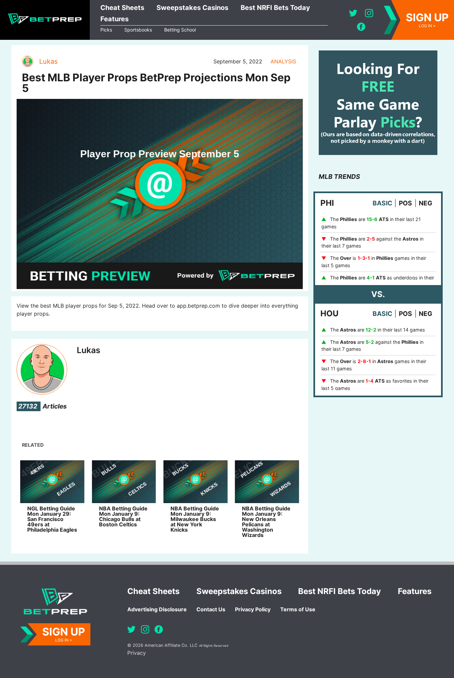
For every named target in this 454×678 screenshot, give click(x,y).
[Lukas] (27, 61)
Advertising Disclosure (157, 609)
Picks (106, 30)
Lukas (48, 61)
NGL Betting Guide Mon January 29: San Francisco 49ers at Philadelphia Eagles (52, 519)
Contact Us (210, 609)
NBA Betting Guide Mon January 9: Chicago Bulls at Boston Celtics (123, 516)
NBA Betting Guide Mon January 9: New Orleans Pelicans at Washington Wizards (266, 521)
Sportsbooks (138, 30)
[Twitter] (353, 13)
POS (405, 203)
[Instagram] (369, 13)
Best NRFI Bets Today (275, 8)
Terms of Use (297, 609)
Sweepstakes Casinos (192, 8)
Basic (382, 203)
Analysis (283, 61)
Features (114, 19)
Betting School (180, 30)
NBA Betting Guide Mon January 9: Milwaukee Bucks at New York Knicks (194, 519)
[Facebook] (361, 27)
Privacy (136, 652)
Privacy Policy (253, 609)
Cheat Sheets (122, 8)
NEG (425, 203)
